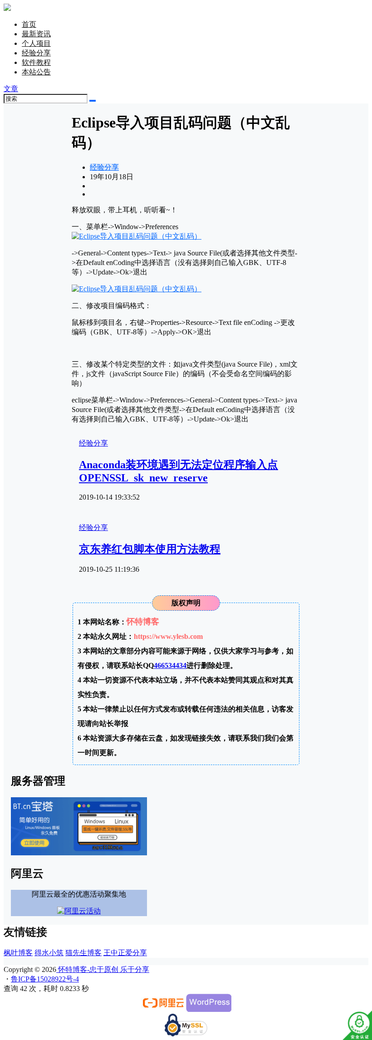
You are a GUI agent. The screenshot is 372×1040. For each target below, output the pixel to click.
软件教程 (36, 62)
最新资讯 (36, 34)
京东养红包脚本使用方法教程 (149, 549)
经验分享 (36, 53)
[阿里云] (163, 1009)
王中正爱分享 (125, 953)
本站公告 (36, 72)
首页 (29, 24)
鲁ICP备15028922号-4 (45, 979)
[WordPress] (208, 1009)
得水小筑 (49, 953)
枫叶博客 (18, 953)
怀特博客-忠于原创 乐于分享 (102, 969)
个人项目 (36, 43)
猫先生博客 (83, 953)
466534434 (170, 665)
